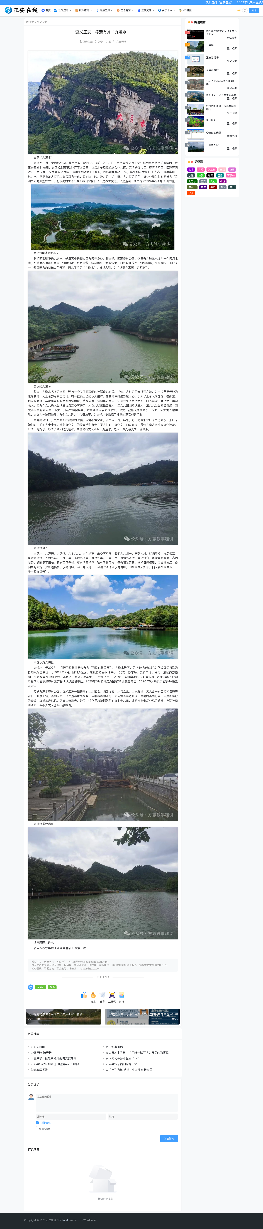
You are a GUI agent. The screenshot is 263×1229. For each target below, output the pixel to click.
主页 (31, 22)
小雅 (191, 175)
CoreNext (62, 1220)
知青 (210, 175)
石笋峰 (231, 175)
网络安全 (232, 37)
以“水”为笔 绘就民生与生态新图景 (129, 1070)
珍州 (191, 193)
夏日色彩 (211, 120)
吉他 (232, 187)
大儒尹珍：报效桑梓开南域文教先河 (53, 1058)
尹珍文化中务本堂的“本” (123, 1058)
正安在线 (88, 41)
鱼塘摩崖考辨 (39, 1070)
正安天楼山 (38, 1047)
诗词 (222, 187)
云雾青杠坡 (212, 145)
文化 (212, 181)
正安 (203, 181)
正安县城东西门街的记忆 (121, 1064)
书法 (212, 187)
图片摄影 (232, 48)
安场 (222, 169)
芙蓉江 (192, 187)
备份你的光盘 (213, 132)
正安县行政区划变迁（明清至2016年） (56, 1064)
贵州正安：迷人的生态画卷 (221, 95)
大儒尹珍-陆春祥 (41, 1053)
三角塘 (210, 45)
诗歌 (200, 175)
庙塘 (203, 187)
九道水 (40, 987)
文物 (191, 169)
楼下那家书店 (114, 1047)
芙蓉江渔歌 (212, 70)
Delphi (211, 169)
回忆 (220, 175)
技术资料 (232, 136)
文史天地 (42, 22)
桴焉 (52, 987)
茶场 (232, 169)
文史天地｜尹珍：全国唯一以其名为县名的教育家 (137, 1053)
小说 (222, 181)
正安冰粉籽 (212, 57)
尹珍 (200, 169)
